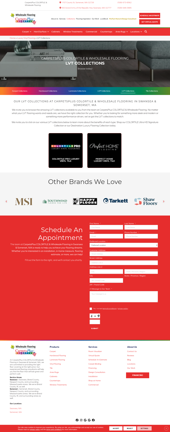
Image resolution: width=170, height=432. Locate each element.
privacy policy (123, 308)
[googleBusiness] (85, 420)
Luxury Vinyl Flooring (26, 38)
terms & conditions (109, 308)
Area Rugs (120, 31)
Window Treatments (72, 31)
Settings (144, 428)
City (91, 276)
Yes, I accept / (110, 308)
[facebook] (77, 420)
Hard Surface (40, 31)
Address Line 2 (96, 267)
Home (12, 38)
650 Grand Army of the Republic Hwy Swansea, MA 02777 (86, 8)
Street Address (96, 258)
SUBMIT (94, 328)
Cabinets (55, 31)
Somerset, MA (16, 412)
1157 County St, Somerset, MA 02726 (77, 2)
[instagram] (81, 420)
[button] (149, 15)
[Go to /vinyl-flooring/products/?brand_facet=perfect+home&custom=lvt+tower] (104, 150)
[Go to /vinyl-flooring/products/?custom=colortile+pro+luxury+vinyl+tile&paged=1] (66, 150)
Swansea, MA (16, 408)
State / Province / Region (135, 276)
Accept (116, 428)
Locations (135, 31)
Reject (130, 428)
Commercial (91, 31)
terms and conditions (54, 429)
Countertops (106, 31)
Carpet (25, 31)
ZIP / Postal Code (97, 285)
